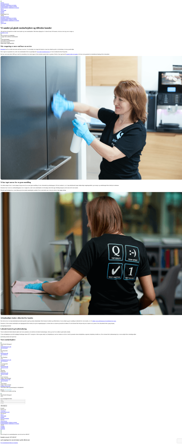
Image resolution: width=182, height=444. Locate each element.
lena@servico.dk (4, 366)
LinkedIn (3, 427)
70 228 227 (3, 410)
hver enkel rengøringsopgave (43, 51)
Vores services (4, 421)
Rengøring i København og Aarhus (8, 5)
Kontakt (2, 11)
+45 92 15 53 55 (4, 367)
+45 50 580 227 (4, 354)
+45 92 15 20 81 (4, 374)
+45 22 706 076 (4, 380)
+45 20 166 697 (4, 348)
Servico (2, 2)
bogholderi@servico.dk (6, 359)
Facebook (3, 428)
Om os (2, 9)
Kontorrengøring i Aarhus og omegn (9, 6)
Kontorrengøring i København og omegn (10, 7)
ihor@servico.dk (4, 353)
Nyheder (2, 426)
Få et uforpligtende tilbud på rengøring (9, 442)
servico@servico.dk (5, 412)
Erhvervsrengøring (5, 418)
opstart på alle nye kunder (72, 54)
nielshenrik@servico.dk (6, 346)
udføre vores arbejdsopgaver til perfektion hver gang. (104, 321)
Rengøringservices (5, 3)
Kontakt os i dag (4, 32)
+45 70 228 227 (4, 361)
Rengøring (3, 49)
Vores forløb (3, 10)
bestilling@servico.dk (5, 379)
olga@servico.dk (4, 373)
